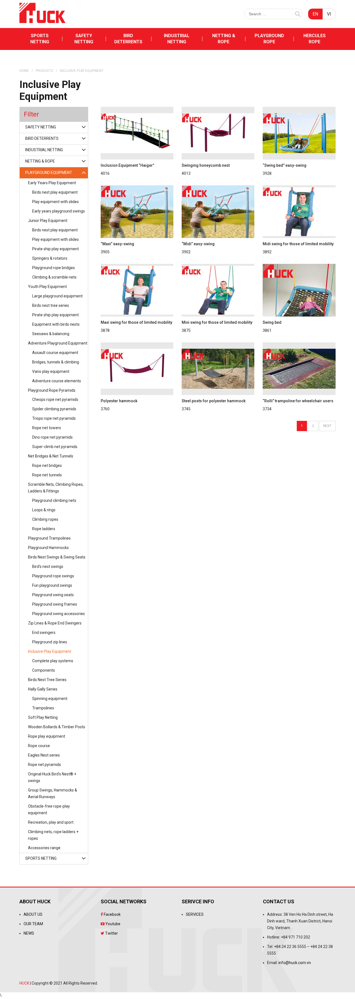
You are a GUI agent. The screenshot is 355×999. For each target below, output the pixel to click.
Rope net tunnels (47, 475)
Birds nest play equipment (55, 192)
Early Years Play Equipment (52, 183)
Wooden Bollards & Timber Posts (56, 727)
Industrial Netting (176, 38)
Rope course (39, 745)
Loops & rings (43, 510)
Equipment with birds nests (56, 324)
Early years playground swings (58, 211)
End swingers (43, 632)
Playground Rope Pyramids (51, 390)
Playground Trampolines (49, 538)
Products (44, 71)
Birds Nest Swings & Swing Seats (56, 557)
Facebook (112, 914)
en (315, 14)
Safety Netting (83, 38)
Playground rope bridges (53, 267)
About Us (33, 914)
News (29, 933)
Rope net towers (46, 428)
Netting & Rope (223, 38)
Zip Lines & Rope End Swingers (55, 623)
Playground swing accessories (58, 613)
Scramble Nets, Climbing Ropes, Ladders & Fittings (55, 487)
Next (327, 426)
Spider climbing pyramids (54, 409)
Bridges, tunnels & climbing (55, 362)
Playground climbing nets (54, 500)
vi (329, 14)
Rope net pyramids (44, 764)
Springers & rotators (49, 258)
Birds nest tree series (50, 305)
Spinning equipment (49, 698)
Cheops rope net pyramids (55, 399)
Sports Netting (39, 38)
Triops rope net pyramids (54, 418)
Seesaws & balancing (50, 334)
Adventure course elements (56, 381)
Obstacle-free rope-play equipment (49, 809)
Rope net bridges (47, 465)
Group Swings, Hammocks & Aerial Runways (52, 793)
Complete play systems (52, 661)
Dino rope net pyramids (52, 437)
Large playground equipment (57, 296)
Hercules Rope (314, 38)
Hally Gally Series (42, 689)
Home (24, 71)
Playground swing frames (54, 604)
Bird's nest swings (47, 566)
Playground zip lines (49, 642)
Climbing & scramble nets (54, 277)
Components (43, 670)
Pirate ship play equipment (55, 249)
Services (195, 914)
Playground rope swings (53, 576)
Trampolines (43, 708)
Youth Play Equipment (47, 286)
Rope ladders (43, 529)
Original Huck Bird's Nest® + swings (52, 777)
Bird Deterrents (128, 38)
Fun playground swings (52, 585)
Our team (33, 924)
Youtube (112, 924)
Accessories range (44, 848)
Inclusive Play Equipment (49, 651)
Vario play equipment (50, 371)
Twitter (111, 933)
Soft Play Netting (43, 717)
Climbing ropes (45, 519)
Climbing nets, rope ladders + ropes (53, 835)
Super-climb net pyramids (54, 446)
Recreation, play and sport (50, 822)
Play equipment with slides (55, 201)
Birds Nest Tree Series (47, 679)
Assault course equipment (55, 352)
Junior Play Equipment (47, 220)
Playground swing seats (53, 595)
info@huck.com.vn (294, 962)
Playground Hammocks (48, 547)
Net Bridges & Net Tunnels (50, 456)
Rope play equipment (46, 736)
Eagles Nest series (44, 755)
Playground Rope (269, 38)
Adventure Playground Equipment (57, 343)
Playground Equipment (48, 172)
